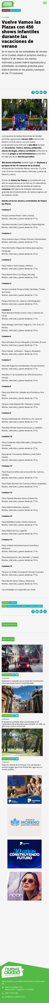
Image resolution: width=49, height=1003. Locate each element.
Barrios (24, 606)
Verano (39, 606)
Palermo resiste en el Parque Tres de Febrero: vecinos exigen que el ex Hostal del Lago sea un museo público (22, 767)
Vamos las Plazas (13, 606)
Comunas (6, 10)
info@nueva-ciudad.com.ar (15, 997)
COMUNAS (5, 678)
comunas (31, 606)
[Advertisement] (24, 929)
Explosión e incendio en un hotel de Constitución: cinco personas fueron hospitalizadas (23, 682)
